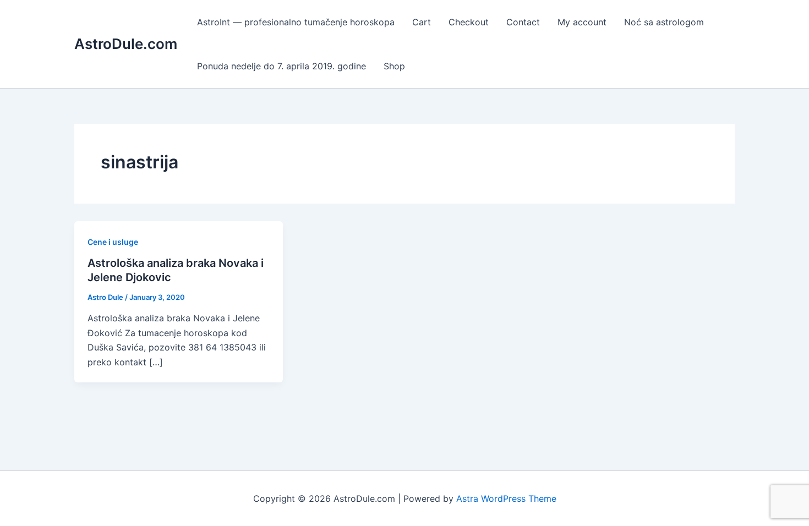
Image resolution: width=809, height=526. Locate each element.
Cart (421, 22)
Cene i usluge (113, 241)
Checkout (469, 22)
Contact (523, 22)
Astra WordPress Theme (506, 498)
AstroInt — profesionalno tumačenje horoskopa (296, 22)
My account (581, 22)
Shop (394, 66)
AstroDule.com (125, 43)
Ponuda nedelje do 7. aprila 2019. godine (281, 66)
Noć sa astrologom (664, 22)
